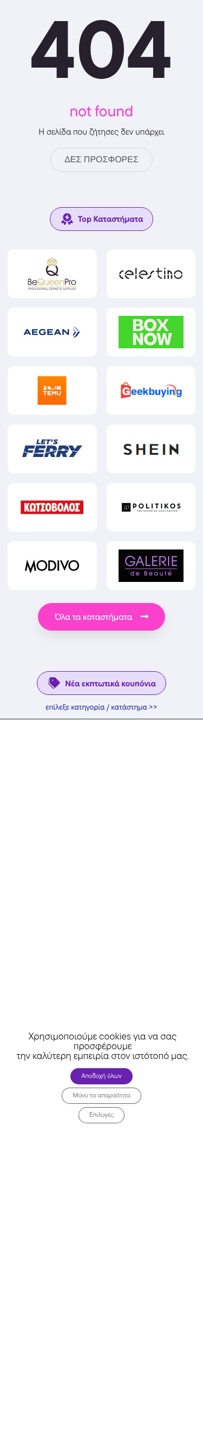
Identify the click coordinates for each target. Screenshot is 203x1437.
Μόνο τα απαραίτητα (101, 1095)
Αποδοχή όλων (101, 1075)
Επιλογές (101, 1114)
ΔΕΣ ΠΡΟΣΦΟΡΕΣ (101, 159)
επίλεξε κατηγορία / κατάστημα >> (101, 707)
